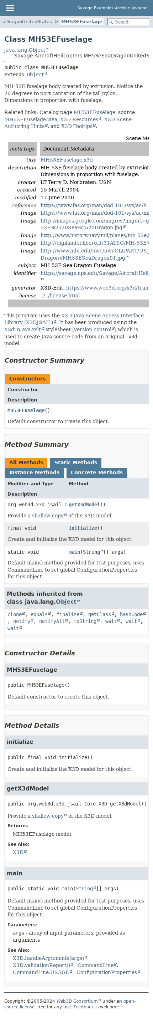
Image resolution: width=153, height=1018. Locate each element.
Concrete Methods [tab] (97, 472)
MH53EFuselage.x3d (67, 160)
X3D (18, 852)
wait (111, 621)
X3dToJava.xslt (22, 329)
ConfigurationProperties (106, 972)
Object (35, 74)
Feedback (84, 1006)
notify (21, 621)
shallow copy (48, 515)
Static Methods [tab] (75, 462)
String (91, 552)
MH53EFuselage (81, 21)
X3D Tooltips (77, 126)
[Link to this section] (89, 360)
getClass (99, 614)
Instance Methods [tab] (34, 472)
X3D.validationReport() (41, 965)
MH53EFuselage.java (30, 119)
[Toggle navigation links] (10, 8)
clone (14, 614)
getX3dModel (84, 504)
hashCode (131, 614)
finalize (68, 614)
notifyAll (52, 621)
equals (39, 614)
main (74, 552)
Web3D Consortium (77, 1001)
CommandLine (96, 965)
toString (85, 621)
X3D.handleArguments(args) (48, 958)
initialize (83, 528)
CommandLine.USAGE (41, 972)
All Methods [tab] (26, 462)
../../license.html (60, 295)
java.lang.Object (24, 50)
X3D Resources (79, 119)
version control (92, 329)
